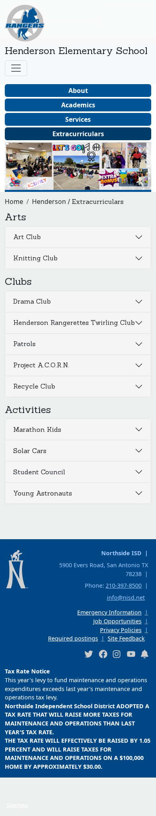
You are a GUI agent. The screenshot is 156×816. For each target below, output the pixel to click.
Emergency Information (109, 612)
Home (14, 201)
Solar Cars (29, 451)
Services (78, 119)
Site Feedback (126, 638)
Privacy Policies (121, 630)
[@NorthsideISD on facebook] (103, 654)
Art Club (27, 237)
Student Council (39, 472)
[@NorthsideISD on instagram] (117, 654)
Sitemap (17, 805)
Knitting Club (35, 258)
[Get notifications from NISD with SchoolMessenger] (145, 654)
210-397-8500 (124, 585)
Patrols (24, 344)
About (78, 90)
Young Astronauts (42, 493)
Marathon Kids (37, 429)
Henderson (49, 201)
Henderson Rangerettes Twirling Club (74, 322)
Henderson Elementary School (76, 50)
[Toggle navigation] (16, 68)
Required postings (73, 638)
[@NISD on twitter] (88, 654)
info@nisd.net (126, 597)
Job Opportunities (117, 621)
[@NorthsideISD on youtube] (131, 653)
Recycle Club (34, 386)
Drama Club (32, 301)
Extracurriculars (78, 133)
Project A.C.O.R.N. (41, 365)
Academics (78, 105)
